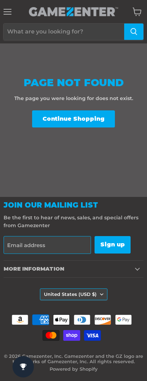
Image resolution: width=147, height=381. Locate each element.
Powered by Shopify (74, 369)
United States (70, 294)
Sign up (112, 244)
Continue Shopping (73, 118)
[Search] (133, 32)
